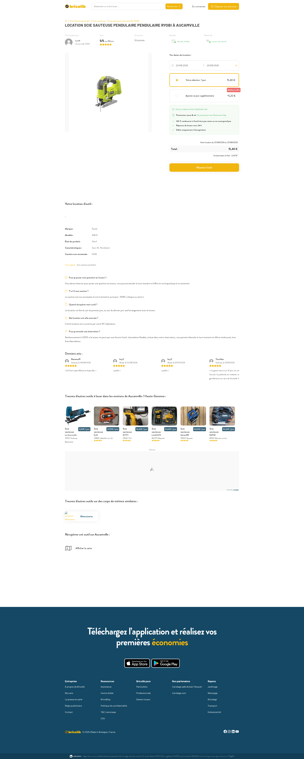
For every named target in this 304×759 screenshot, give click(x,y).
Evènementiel (214, 712)
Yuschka (220, 359)
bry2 (121, 359)
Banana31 (75, 359)
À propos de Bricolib (75, 686)
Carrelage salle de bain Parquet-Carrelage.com (187, 689)
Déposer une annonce (225, 6)
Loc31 (77, 40)
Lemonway (93, 756)
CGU (103, 718)
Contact (69, 712)
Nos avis (69, 693)
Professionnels (143, 693)
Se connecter (199, 6)
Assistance (106, 686)
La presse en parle (73, 699)
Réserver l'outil (204, 167)
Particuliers (141, 686)
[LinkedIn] (233, 732)
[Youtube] (237, 732)
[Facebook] (225, 732)
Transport (212, 705)
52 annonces (140, 40)
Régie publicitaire (73, 705)
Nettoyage (212, 693)
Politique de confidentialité (114, 705)
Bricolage (212, 699)
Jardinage (212, 686)
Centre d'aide (107, 693)
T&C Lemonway (108, 712)
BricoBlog (105, 699)
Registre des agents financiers (217, 756)
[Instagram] (229, 732)
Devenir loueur (143, 699)
